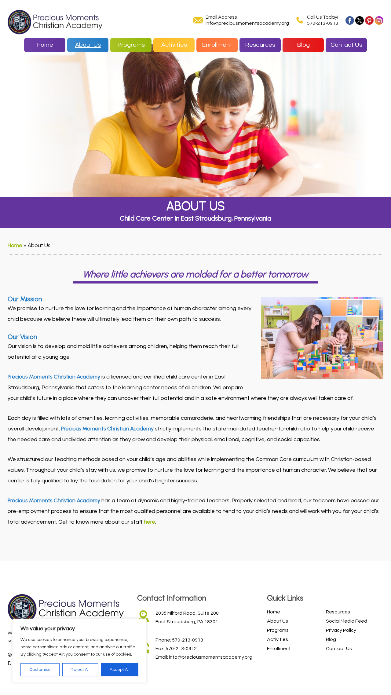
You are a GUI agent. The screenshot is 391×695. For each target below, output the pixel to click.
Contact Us (346, 45)
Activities (174, 45)
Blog (303, 45)
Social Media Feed (346, 621)
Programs (131, 45)
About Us (88, 45)
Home (44, 45)
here (149, 521)
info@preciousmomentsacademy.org (247, 23)
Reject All (80, 670)
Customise (40, 670)
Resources (260, 45)
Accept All (120, 670)
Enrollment (217, 45)
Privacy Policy (341, 630)
